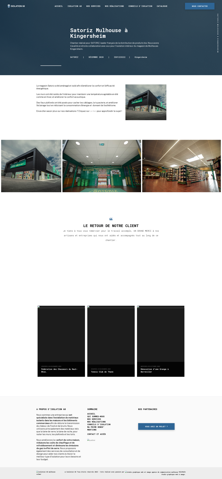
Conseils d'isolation (140, 6)
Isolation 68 (75, 6)
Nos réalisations (114, 6)
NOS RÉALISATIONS (96, 421)
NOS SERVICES (94, 419)
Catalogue (162, 6)
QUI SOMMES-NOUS (96, 416)
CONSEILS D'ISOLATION (98, 424)
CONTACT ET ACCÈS (96, 434)
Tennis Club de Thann (102, 372)
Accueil (59, 6)
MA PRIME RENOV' (96, 427)
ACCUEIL (91, 414)
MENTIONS (91, 429)
